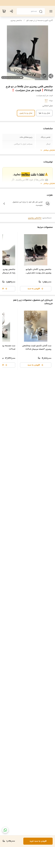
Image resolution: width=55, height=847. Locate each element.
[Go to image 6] (11, 77)
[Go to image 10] (4, 77)
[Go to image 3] (16, 77)
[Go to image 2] (18, 77)
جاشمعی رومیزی (16, 20)
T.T (46, 100)
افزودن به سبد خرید (38, 841)
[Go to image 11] (2, 77)
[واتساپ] (5, 830)
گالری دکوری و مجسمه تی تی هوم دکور (39, 20)
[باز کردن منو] (50, 11)
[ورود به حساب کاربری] (12, 11)
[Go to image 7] (9, 77)
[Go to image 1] (21, 77)
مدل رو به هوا (44, 113)
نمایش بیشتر (49, 150)
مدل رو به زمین (26, 113)
